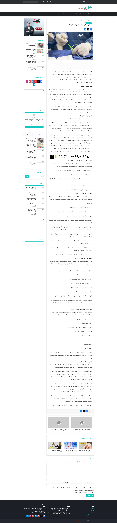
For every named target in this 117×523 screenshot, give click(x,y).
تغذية (69, 13)
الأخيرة (39, 134)
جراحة (59, 13)
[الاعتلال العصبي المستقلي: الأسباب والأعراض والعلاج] (40, 200)
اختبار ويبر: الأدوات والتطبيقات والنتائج (85, 450)
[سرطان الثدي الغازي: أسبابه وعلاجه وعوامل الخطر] (40, 205)
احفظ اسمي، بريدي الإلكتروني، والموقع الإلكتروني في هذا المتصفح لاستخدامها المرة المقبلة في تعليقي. (72, 487)
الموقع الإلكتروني (65, 482)
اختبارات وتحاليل (89, 22)
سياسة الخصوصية (90, 514)
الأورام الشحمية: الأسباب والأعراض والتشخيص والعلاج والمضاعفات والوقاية (31, 56)
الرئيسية (89, 20)
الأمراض (87, 13)
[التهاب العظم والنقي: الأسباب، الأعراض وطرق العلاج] (40, 45)
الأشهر (28, 134)
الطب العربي (74, 13)
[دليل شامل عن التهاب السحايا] (40, 189)
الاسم (92, 477)
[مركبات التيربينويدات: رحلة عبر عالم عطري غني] (40, 194)
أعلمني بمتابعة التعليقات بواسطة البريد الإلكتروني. (83, 490)
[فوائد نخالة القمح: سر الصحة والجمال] (40, 68)
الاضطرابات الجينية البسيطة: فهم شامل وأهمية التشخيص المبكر (31, 50)
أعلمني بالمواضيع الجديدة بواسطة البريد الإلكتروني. (83, 492)
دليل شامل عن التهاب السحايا (30, 187)
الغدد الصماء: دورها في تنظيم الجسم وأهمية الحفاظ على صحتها (31, 62)
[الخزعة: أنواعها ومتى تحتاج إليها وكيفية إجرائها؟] (70, 445)
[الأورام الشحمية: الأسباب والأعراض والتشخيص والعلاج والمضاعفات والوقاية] (40, 57)
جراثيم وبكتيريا (64, 13)
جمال (55, 13)
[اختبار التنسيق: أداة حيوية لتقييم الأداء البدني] (55, 445)
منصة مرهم (76, 520)
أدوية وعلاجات (80, 13)
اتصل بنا (92, 512)
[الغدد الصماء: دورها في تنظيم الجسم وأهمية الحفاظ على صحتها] (40, 63)
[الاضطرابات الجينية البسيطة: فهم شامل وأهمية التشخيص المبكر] (40, 51)
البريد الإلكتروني (90, 482)
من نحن (92, 510)
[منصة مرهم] (84, 7)
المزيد (51, 13)
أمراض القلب (54, 74)
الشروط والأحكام (90, 515)
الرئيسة (92, 13)
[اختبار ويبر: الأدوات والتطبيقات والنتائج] (85, 445)
